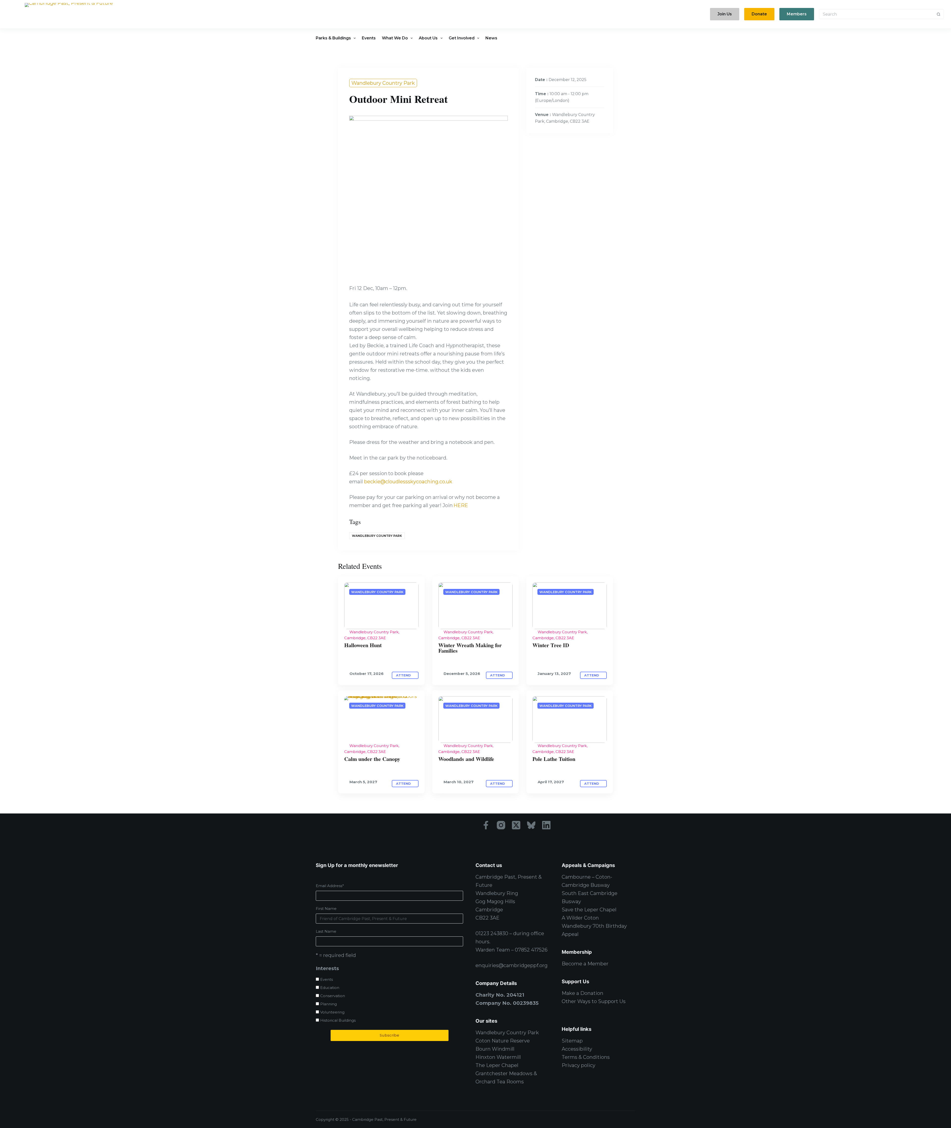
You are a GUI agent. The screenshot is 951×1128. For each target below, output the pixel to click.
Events (369, 38)
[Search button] (939, 14)
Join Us (724, 14)
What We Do (395, 38)
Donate (759, 14)
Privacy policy (578, 1065)
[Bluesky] (531, 825)
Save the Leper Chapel (589, 910)
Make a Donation (582, 993)
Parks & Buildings (333, 38)
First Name (326, 908)
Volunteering (332, 1012)
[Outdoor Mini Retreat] (381, 605)
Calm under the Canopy (372, 759)
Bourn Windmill (495, 1049)
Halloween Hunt (363, 645)
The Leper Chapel (497, 1065)
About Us (428, 38)
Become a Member (585, 964)
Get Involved (462, 38)
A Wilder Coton (580, 918)
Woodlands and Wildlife (466, 759)
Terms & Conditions (586, 1057)
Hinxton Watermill (498, 1057)
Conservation (332, 995)
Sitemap (572, 1041)
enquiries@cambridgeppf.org (512, 965)
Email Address (330, 885)
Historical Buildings (338, 1020)
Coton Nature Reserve (503, 1041)
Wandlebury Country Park (383, 83)
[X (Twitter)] (516, 825)
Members (797, 14)
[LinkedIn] (546, 825)
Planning (328, 1004)
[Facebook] (486, 825)
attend (404, 675)
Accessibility (577, 1049)
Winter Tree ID (550, 645)
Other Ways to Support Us (594, 1001)
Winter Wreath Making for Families (470, 648)
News (491, 38)
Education (329, 987)
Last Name (326, 931)
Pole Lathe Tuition (553, 759)
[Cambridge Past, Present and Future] (69, 14)
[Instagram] (501, 825)
